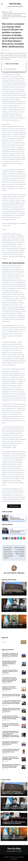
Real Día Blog (15, 4)
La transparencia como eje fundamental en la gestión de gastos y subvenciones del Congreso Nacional (13, 838)
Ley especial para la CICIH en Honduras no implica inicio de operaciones (10, 671)
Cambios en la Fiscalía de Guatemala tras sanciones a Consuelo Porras (9, 688)
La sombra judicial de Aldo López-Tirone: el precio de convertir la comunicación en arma (11, 751)
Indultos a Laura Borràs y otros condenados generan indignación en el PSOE (11, 725)
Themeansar (14, 858)
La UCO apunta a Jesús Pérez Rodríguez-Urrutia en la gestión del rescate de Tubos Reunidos (11, 717)
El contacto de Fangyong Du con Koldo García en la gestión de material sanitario (10, 743)
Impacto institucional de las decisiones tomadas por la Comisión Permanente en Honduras (13, 608)
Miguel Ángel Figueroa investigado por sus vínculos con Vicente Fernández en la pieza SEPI (11, 766)
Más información (14, 506)
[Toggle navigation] (2, 4)
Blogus (21, 857)
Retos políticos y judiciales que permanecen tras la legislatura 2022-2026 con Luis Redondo (13, 591)
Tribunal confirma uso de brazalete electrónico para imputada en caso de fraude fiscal (11, 710)
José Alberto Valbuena (15, 573)
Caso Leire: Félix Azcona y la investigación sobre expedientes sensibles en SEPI (10, 758)
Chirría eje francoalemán (10, 69)
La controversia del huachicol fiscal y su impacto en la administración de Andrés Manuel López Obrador (11, 702)
